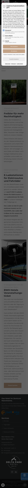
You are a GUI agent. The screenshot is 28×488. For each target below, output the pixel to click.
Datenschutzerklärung (19, 27)
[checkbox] (3, 30)
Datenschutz (7, 63)
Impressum (13, 63)
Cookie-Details (20, 63)
